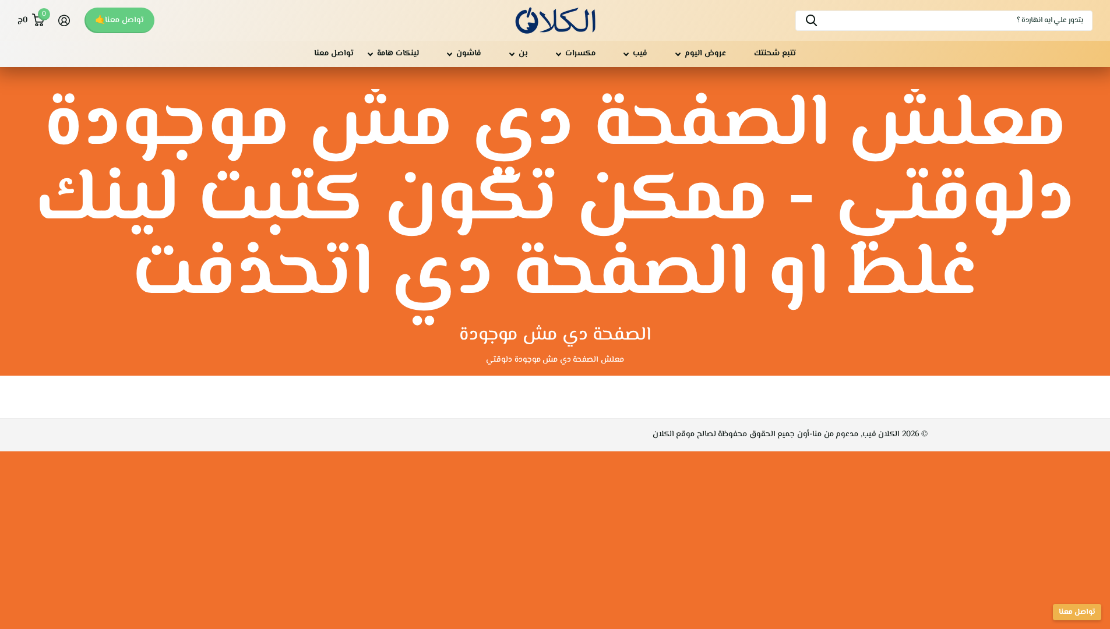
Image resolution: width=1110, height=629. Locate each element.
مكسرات (580, 53)
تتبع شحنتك (775, 53)
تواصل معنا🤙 (119, 20)
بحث (811, 20)
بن (523, 53)
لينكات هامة (398, 53)
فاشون (468, 53)
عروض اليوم (705, 53)
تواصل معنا (334, 53)
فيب (640, 53)
